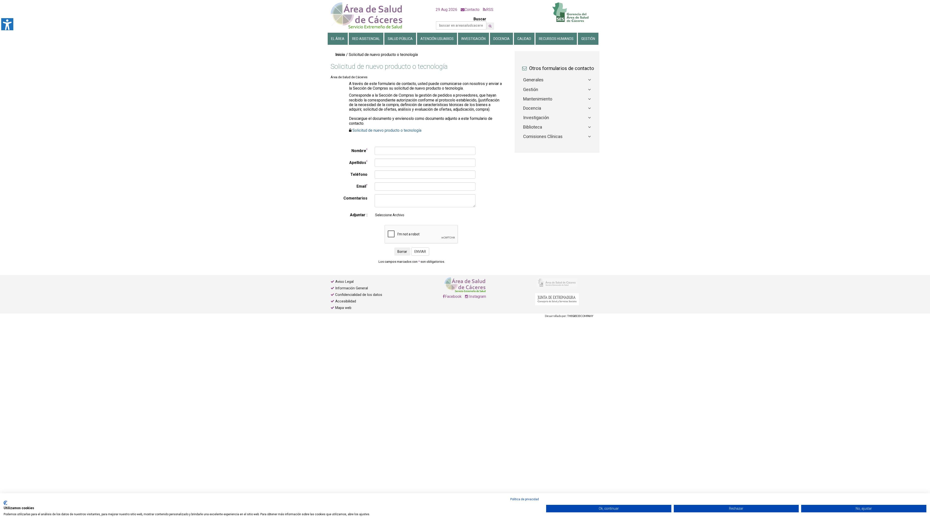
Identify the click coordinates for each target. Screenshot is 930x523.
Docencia (501, 39)
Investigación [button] (536, 117)
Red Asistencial (366, 39)
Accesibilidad (345, 301)
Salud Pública (400, 39)
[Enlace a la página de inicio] (370, 15)
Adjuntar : (358, 215)
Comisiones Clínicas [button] (543, 136)
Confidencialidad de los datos (358, 294)
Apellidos (358, 162)
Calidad (524, 39)
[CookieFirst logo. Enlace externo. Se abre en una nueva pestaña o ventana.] (5, 503)
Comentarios (355, 198)
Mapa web (342, 308)
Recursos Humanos (556, 39)
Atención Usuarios (437, 39)
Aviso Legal (344, 281)
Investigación (473, 39)
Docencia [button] (532, 108)
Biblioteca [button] (532, 127)
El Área (337, 39)
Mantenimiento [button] (537, 98)
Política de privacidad (524, 499)
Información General (351, 288)
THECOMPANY (580, 315)
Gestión (588, 39)
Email (361, 186)
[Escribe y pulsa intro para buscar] (490, 26)
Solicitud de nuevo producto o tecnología (386, 130)
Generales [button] (533, 80)
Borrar (402, 252)
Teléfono (358, 174)
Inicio (340, 54)
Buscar (479, 19)
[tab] (557, 80)
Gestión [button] (530, 89)
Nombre (359, 150)
